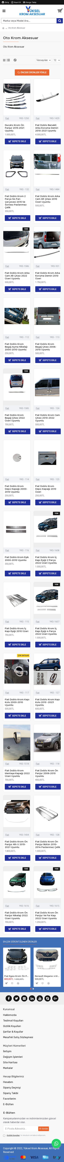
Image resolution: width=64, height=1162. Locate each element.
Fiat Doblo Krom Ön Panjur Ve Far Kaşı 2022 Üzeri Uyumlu (46, 915)
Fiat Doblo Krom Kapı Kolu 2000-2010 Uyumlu (17, 702)
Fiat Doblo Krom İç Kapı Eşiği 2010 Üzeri (16, 630)
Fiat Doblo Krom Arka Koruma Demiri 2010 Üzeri (47, 276)
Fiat (7, 118)
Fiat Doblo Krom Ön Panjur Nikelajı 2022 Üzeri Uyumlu (16, 915)
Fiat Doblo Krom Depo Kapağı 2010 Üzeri (45, 489)
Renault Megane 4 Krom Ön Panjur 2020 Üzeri (47, 976)
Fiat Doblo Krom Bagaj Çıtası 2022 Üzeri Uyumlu (15, 418)
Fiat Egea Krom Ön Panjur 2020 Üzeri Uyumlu (16, 976)
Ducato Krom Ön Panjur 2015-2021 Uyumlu (14, 128)
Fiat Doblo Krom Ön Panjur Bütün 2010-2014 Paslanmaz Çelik (47, 844)
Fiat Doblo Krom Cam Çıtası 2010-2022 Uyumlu (47, 418)
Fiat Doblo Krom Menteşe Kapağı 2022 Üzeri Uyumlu (17, 773)
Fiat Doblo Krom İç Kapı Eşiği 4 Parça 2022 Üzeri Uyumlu (46, 631)
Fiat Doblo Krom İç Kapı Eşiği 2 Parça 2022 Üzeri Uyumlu (46, 560)
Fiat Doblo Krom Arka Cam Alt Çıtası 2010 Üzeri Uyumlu (47, 199)
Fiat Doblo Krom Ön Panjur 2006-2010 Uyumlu (46, 773)
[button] (30, 988)
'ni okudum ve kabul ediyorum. (26, 1135)
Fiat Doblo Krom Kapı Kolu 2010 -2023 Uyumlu (47, 702)
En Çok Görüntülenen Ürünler (20, 941)
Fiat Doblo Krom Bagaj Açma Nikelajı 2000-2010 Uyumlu (16, 347)
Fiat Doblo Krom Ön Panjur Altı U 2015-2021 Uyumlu (16, 844)
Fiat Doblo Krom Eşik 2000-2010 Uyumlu (17, 558)
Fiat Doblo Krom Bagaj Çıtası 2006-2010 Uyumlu (45, 347)
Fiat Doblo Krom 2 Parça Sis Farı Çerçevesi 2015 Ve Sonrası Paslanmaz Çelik (16, 202)
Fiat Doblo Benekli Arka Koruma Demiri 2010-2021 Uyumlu (46, 128)
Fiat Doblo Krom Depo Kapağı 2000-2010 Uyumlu (16, 489)
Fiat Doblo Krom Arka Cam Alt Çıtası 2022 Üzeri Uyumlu (17, 276)
